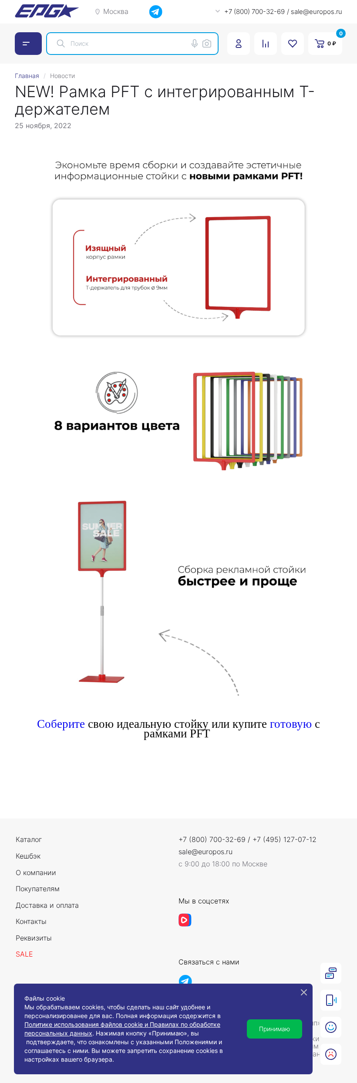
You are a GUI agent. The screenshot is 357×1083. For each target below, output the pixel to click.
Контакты (31, 922)
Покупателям (38, 889)
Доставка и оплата (47, 906)
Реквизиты (34, 938)
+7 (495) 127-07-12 (285, 839)
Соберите (61, 723)
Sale (24, 954)
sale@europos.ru (205, 852)
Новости (62, 75)
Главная (27, 75)
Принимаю (274, 1028)
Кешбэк (28, 856)
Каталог (29, 840)
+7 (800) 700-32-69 (212, 839)
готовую (291, 723)
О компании (36, 873)
